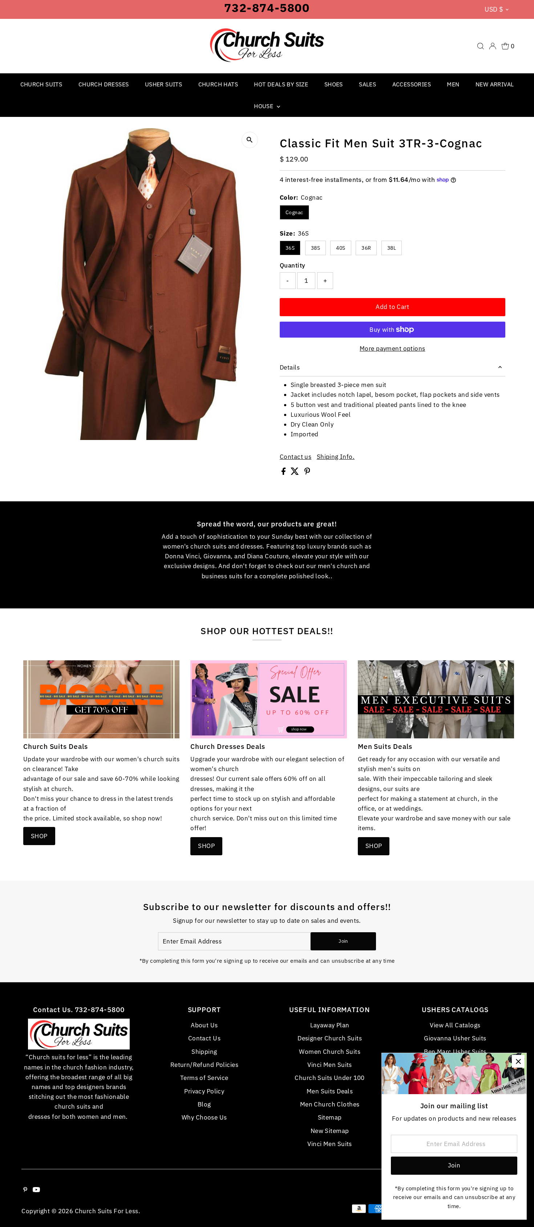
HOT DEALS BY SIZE (281, 84)
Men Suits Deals (330, 1091)
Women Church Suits (329, 1052)
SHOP (39, 836)
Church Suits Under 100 (329, 1078)
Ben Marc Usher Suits (455, 1052)
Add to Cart (392, 307)
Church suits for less (106, 1211)
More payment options (392, 348)
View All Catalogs (455, 1025)
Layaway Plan (329, 1025)
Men (453, 84)
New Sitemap (330, 1131)
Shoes (333, 84)
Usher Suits (163, 84)
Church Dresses (103, 84)
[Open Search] (480, 46)
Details (290, 367)
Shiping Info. (336, 457)
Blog (204, 1104)
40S (340, 248)
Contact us (295, 457)
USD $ (494, 9)
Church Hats (218, 84)
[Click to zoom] (250, 140)
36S (290, 248)
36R (366, 248)
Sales (367, 84)
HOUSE (264, 106)
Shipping (204, 1052)
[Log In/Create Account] (492, 46)
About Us (204, 1025)
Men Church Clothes (330, 1104)
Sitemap (330, 1117)
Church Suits (41, 84)
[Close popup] (518, 1061)
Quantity (292, 265)
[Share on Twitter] (295, 473)
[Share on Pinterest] (307, 473)
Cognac (294, 212)
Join (343, 941)
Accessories (411, 84)
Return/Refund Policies (204, 1065)
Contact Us (204, 1038)
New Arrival (495, 84)
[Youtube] (36, 1190)
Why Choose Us (204, 1117)
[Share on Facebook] (284, 473)
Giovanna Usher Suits (455, 1038)
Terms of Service (204, 1078)
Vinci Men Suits (329, 1065)
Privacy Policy (204, 1091)
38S (315, 248)
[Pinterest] (25, 1190)
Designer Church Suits (330, 1038)
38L (391, 248)
